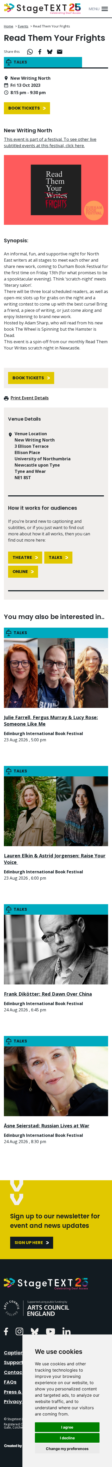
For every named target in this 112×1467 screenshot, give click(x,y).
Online (20, 572)
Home (8, 26)
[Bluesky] (35, 1331)
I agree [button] (67, 1427)
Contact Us (17, 1372)
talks (55, 557)
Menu (94, 8)
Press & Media (21, 1392)
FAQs (10, 1382)
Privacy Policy (20, 1401)
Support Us (17, 1362)
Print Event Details (30, 398)
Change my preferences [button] (67, 1448)
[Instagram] (19, 1331)
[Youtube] (50, 1331)
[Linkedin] (67, 1331)
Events (23, 26)
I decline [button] (67, 1438)
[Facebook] (6, 1331)
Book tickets (24, 108)
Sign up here (29, 1243)
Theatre (22, 557)
